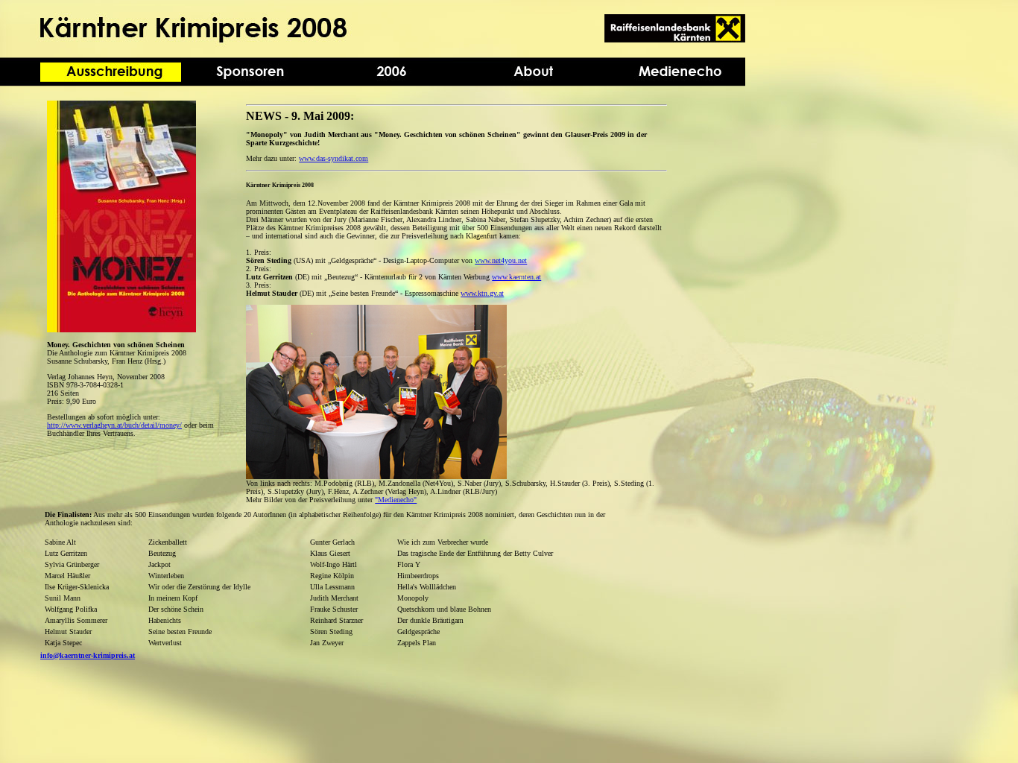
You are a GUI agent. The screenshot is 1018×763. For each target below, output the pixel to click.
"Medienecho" (396, 500)
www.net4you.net (501, 260)
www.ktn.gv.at (482, 293)
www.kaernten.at (516, 277)
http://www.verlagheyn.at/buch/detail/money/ (114, 425)
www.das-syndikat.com (333, 158)
